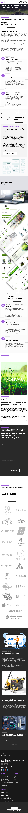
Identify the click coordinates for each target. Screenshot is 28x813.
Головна (15, 776)
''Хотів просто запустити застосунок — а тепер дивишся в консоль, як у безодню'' (14, 734)
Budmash (23, 420)
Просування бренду (4, 777)
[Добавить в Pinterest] (5, 770)
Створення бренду (4, 776)
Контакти (16, 782)
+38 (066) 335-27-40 (23, 1)
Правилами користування (15, 804)
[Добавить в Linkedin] (3, 770)
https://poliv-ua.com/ (5, 53)
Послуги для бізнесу (4, 787)
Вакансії (15, 780)
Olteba (4, 420)
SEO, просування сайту (5, 780)
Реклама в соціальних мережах (7, 782)
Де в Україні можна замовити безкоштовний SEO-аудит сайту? (11, 654)
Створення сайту (4, 785)
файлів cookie (20, 805)
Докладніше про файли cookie (14, 810)
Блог (15, 779)
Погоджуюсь (14, 808)
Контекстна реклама (4, 779)
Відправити (14, 470)
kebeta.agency (15, 803)
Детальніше (14, 744)
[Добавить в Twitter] (7, 770)
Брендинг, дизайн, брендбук (6, 783)
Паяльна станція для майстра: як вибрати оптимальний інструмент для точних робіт (13, 700)
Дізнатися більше (10, 153)
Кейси (15, 777)
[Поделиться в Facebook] (1, 770)
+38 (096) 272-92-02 (23, 2)
